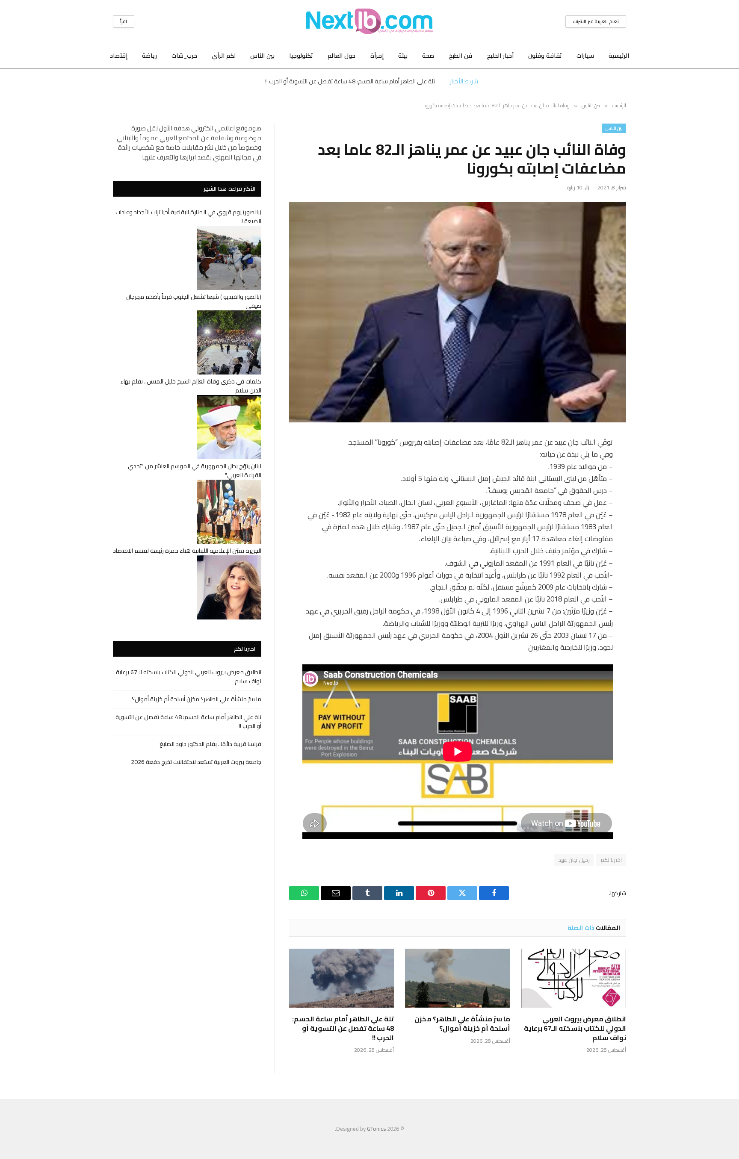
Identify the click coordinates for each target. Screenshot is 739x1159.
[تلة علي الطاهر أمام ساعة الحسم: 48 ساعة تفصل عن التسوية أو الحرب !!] (341, 978)
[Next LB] (369, 21)
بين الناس (262, 55)
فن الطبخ (460, 55)
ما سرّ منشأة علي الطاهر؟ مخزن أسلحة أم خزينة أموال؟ (462, 1023)
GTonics (376, 1129)
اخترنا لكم (611, 860)
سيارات (585, 55)
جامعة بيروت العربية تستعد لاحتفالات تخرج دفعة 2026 (196, 761)
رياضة (149, 55)
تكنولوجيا (301, 55)
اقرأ (123, 21)
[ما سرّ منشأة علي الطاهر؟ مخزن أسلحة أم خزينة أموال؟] (457, 978)
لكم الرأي (224, 55)
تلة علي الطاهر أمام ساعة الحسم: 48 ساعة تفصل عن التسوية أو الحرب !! (350, 81)
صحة (428, 55)
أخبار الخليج (500, 55)
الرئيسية (619, 55)
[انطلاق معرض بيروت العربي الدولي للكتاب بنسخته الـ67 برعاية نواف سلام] (573, 978)
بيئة (403, 55)
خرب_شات (184, 55)
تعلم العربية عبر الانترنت (596, 21)
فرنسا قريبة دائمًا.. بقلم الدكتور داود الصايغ (210, 743)
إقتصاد (118, 55)
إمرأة (377, 55)
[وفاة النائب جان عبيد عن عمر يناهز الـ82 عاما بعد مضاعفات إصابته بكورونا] (457, 312)
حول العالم (341, 55)
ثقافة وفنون (545, 55)
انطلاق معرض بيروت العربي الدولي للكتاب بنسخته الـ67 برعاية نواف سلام (575, 1028)
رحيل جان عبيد (574, 860)
